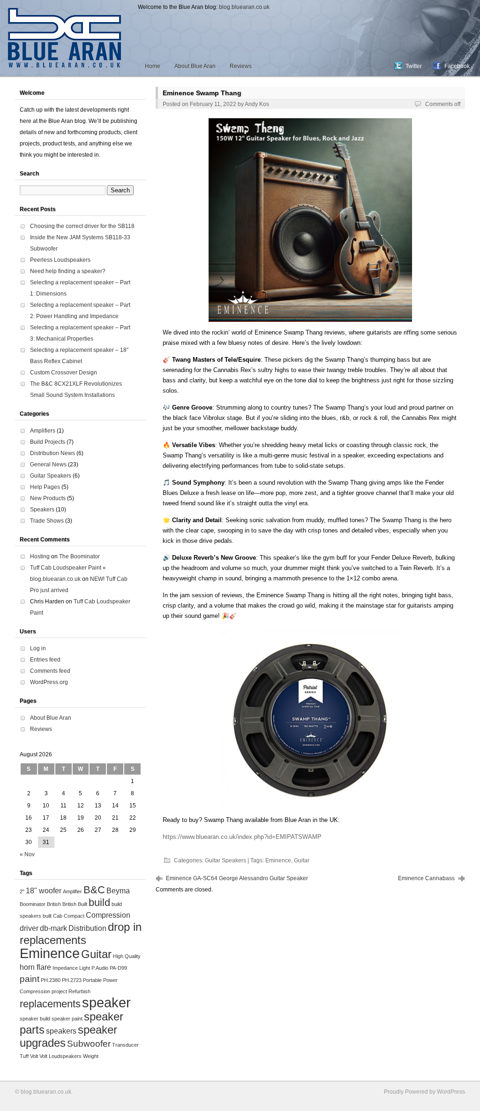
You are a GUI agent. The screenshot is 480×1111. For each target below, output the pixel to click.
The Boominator (79, 556)
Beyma (118, 891)
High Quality (127, 956)
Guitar (301, 860)
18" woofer (43, 891)
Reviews (241, 66)
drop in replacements (81, 933)
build (99, 902)
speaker (106, 1002)
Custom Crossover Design (63, 372)
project (59, 991)
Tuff (24, 1056)
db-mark (53, 928)
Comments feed (50, 671)
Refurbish (79, 991)
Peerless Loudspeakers (60, 260)
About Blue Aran (195, 66)
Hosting (40, 556)
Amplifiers (42, 430)
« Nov (27, 854)
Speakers (42, 509)
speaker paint (67, 1018)
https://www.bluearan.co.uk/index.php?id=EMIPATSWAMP (242, 836)
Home (152, 66)
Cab (57, 916)
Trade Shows (47, 520)
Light (84, 968)
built (47, 916)
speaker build (35, 1018)
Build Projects (47, 442)
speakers (61, 1031)
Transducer (125, 1045)
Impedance (65, 968)
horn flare (35, 967)
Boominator (32, 904)
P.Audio (99, 968)
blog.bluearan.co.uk (244, 7)
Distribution (87, 928)
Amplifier (72, 891)
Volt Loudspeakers (60, 1056)
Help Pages (45, 487)
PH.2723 (72, 980)
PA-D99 (118, 968)
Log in (38, 648)
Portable (92, 980)
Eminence (278, 860)
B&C (94, 890)
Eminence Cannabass (426, 878)
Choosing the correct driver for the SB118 (82, 226)
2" (22, 891)
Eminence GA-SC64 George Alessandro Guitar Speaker (237, 878)
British (54, 904)
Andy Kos (257, 104)
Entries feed (45, 659)
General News (48, 464)
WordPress (451, 1091)
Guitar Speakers (225, 860)
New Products (48, 498)
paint (29, 979)
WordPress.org (49, 682)
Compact (74, 916)
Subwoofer (89, 1044)
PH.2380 (50, 980)
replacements (50, 1004)
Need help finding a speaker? (67, 271)
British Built (74, 904)
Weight (90, 1056)
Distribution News (52, 453)
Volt (34, 1056)
